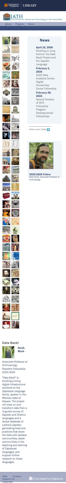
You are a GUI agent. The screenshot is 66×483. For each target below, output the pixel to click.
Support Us (8, 479)
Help (4, 476)
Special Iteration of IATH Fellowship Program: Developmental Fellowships (45, 108)
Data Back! (10, 343)
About (8, 24)
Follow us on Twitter (38, 129)
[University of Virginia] (46, 479)
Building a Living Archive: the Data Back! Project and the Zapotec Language (46, 57)
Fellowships (23, 26)
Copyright (7, 481)
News (31, 24)
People (9, 26)
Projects (19, 24)
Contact (17, 476)
